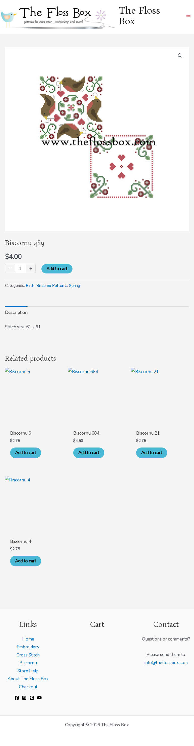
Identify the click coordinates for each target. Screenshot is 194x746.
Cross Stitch (28, 655)
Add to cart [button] (25, 453)
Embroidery (28, 647)
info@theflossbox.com (166, 663)
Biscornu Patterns (51, 285)
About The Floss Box (28, 679)
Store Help (28, 671)
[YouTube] (39, 697)
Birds (30, 285)
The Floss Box (139, 16)
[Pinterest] (32, 697)
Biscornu (28, 663)
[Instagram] (24, 697)
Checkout (28, 687)
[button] (180, 55)
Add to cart (56, 269)
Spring (74, 285)
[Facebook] (16, 697)
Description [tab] (16, 312)
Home (28, 639)
